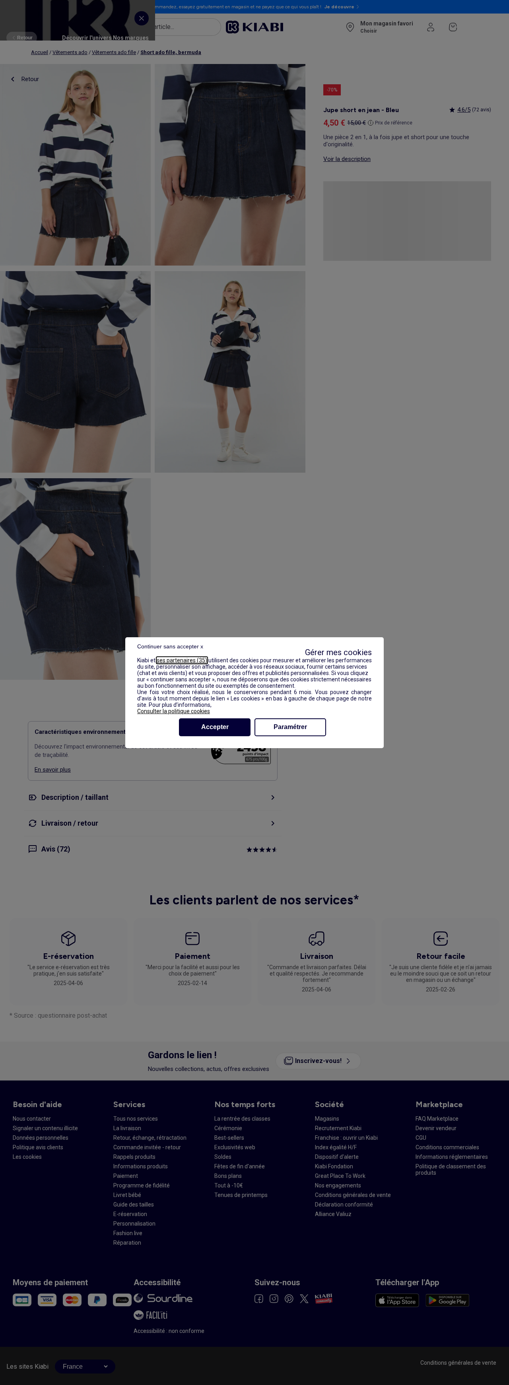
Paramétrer (290, 727)
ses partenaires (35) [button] (182, 660)
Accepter (215, 727)
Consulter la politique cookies (173, 711)
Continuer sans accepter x (170, 646)
